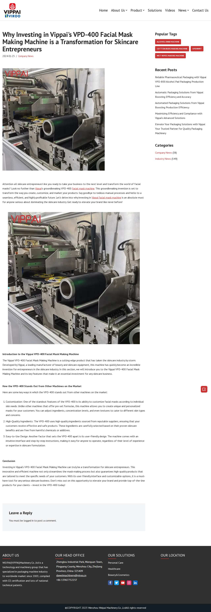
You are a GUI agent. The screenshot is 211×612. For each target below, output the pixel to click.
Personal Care (115, 562)
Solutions (155, 10)
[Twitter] (116, 582)
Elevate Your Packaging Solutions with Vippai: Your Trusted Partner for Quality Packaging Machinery (180, 129)
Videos (170, 10)
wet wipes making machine (170, 55)
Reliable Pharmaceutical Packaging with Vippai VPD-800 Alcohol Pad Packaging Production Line (180, 81)
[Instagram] (129, 582)
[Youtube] (123, 582)
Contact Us (200, 10)
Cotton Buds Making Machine (172, 48)
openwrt (197, 48)
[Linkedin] (135, 582)
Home (103, 10)
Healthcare (114, 568)
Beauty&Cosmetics (118, 574)
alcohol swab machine (168, 41)
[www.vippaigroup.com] (12, 10)
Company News (25, 56)
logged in (29, 520)
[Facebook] (110, 582)
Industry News (163, 158)
